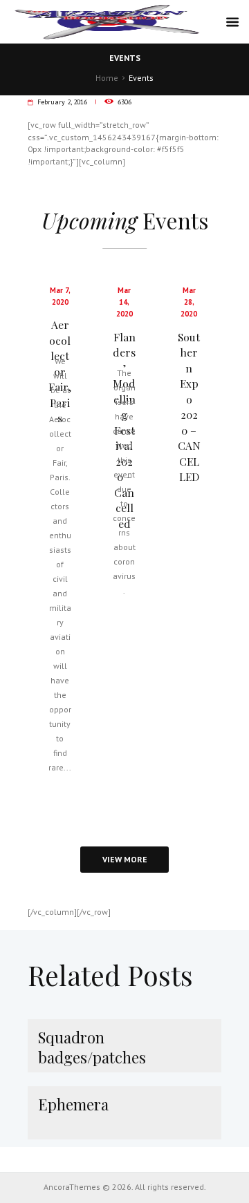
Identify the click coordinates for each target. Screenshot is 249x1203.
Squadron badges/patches (92, 1047)
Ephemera (73, 1104)
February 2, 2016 (62, 101)
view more (124, 859)
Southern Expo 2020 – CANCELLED (189, 407)
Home (106, 78)
